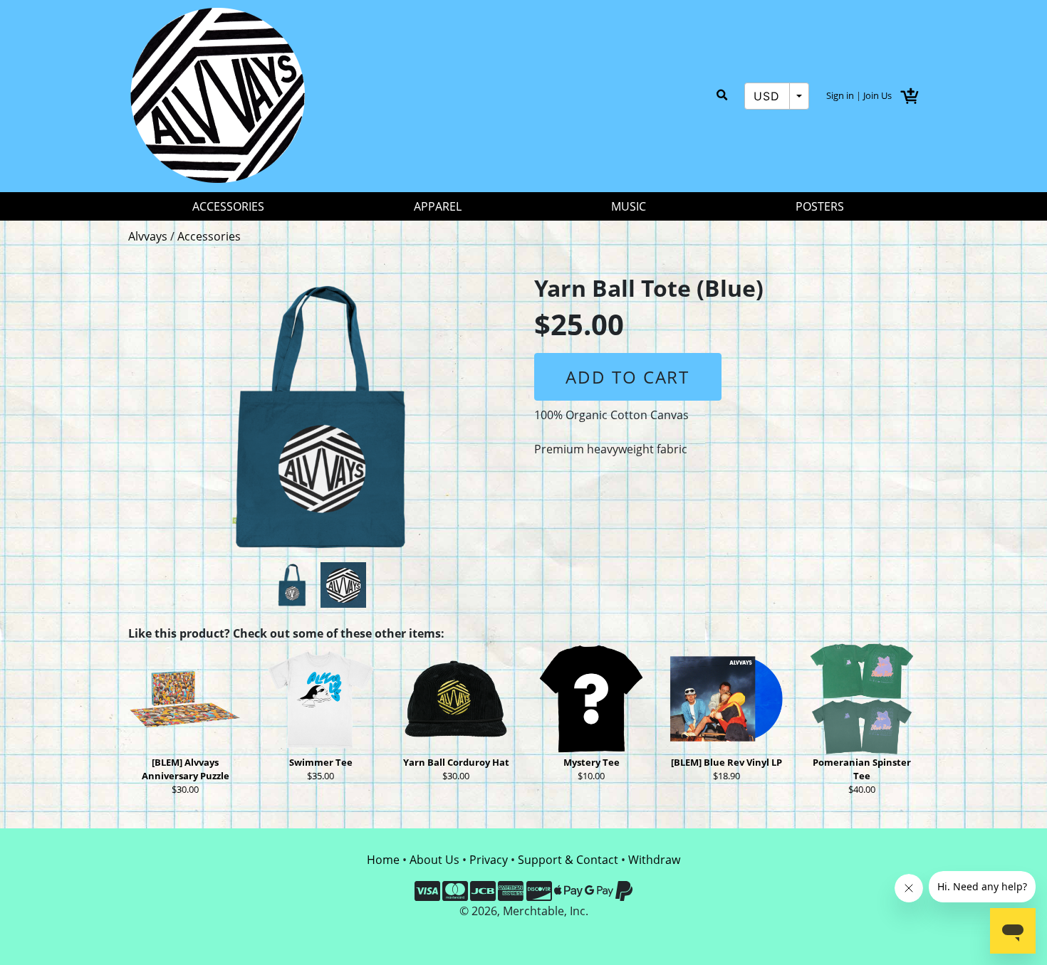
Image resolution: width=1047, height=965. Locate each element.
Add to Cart (627, 377)
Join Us (877, 95)
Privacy (488, 860)
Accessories (228, 206)
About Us (434, 860)
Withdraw (654, 860)
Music (628, 206)
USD (767, 96)
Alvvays (147, 236)
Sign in (840, 95)
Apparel (438, 206)
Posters (820, 206)
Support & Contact (568, 860)
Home (383, 860)
